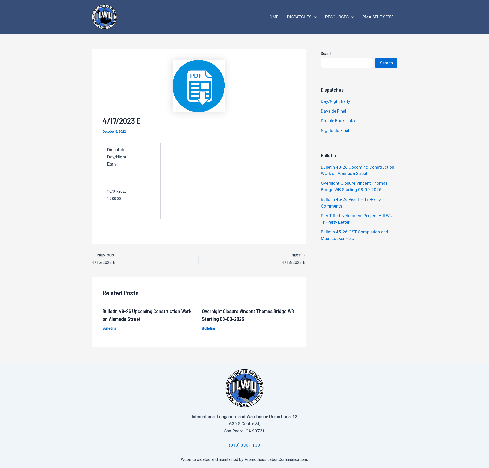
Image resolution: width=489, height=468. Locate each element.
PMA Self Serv (377, 16)
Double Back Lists (338, 120)
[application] (314, 17)
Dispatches (299, 16)
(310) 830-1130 (244, 445)
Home (272, 16)
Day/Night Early (335, 101)
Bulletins (109, 328)
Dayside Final (333, 111)
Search (326, 54)
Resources (337, 16)
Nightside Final (335, 130)
